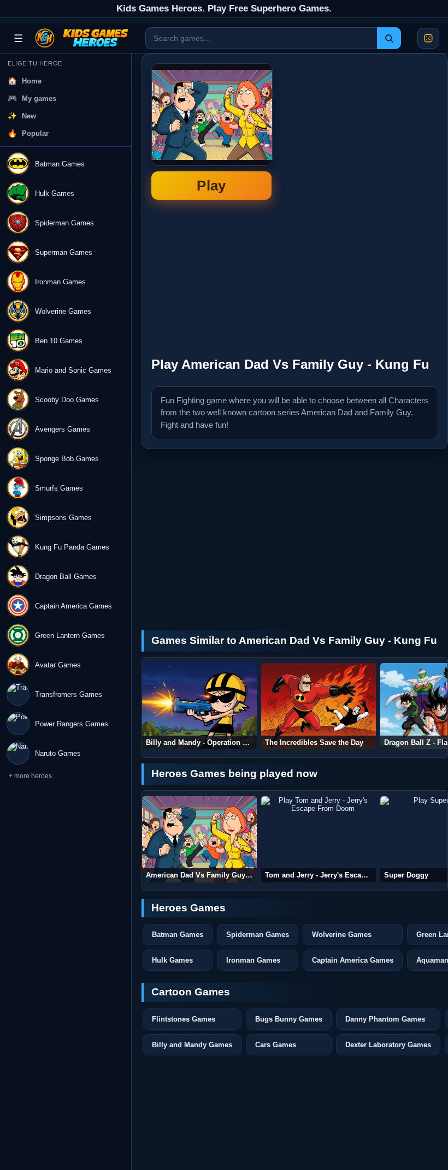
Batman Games (177, 934)
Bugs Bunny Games (288, 1019)
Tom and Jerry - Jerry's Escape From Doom (320, 875)
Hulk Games (172, 960)
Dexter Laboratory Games (388, 1045)
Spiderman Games (257, 934)
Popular (35, 133)
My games (39, 98)
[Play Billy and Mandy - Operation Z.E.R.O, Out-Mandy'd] (199, 706)
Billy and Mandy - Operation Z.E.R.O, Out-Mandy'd (201, 742)
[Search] (389, 38)
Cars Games (275, 1045)
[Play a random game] (428, 38)
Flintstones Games (183, 1019)
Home (32, 81)
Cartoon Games (190, 992)
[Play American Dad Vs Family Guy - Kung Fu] (199, 839)
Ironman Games (253, 960)
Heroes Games (188, 908)
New (29, 116)
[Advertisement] (356, 278)
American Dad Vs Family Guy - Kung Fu (211, 131)
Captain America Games (352, 960)
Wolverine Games (342, 934)
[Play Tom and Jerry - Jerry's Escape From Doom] (318, 839)
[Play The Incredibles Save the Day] (318, 706)
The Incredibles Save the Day (314, 742)
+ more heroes (30, 776)
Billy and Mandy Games (192, 1045)
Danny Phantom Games (385, 1019)
